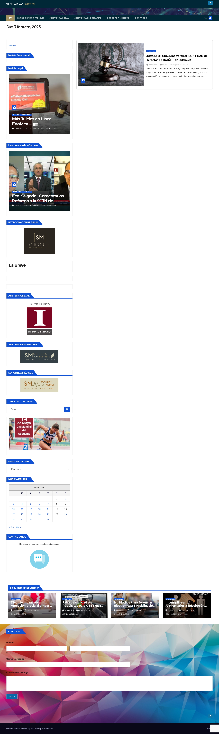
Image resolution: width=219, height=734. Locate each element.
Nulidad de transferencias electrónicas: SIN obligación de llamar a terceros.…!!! (134, 606)
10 (13, 509)
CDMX (14, 115)
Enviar (12, 696)
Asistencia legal (59, 18)
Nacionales (27, 192)
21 (48, 514)
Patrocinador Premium (30, 18)
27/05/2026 (173, 610)
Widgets (12, 45)
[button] (206, 18)
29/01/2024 (19, 205)
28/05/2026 (121, 610)
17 (13, 514)
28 (48, 519)
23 (65, 514)
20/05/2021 (19, 128)
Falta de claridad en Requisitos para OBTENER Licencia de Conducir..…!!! (81, 606)
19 (31, 514)
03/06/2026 (18, 610)
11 (22, 509)
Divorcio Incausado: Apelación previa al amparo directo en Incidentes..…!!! (31, 606)
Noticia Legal (24, 115)
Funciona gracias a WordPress (17, 729)
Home (209, 729)
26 (31, 519)
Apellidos (73, 653)
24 (13, 519)
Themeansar (48, 729)
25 (22, 519)
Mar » (18, 527)
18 (22, 514)
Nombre (9, 653)
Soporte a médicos (118, 18)
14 (48, 509)
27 (39, 519)
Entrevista (17, 192)
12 (31, 509)
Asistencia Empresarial (88, 18)
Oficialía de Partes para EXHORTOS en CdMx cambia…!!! (33, 123)
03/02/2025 (153, 65)
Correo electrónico (16, 659)
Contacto (141, 18)
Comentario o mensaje (17, 672)
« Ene (11, 527)
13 (39, 509)
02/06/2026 (69, 610)
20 (39, 514)
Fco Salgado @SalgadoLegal (42, 128)
